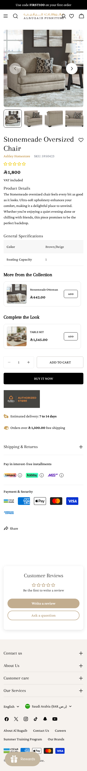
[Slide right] (72, 68)
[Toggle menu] (5, 16)
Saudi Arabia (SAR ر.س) (49, 706)
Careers (60, 730)
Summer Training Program (23, 739)
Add (71, 293)
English (9, 706)
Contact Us (41, 730)
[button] (15, 164)
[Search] (15, 16)
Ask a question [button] (43, 615)
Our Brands (56, 739)
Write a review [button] (44, 603)
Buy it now (43, 378)
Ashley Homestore (17, 156)
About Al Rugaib (15, 730)
